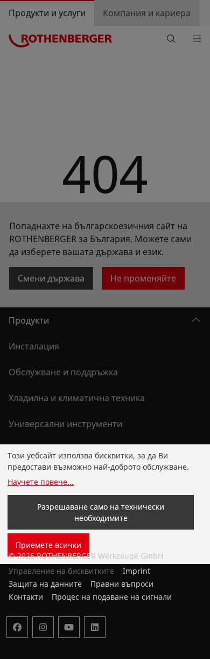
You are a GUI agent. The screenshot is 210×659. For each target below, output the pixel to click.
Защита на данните (45, 584)
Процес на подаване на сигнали (112, 597)
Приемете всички (48, 545)
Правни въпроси (121, 584)
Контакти (26, 597)
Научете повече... (41, 482)
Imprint (136, 571)
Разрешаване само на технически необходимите (100, 512)
